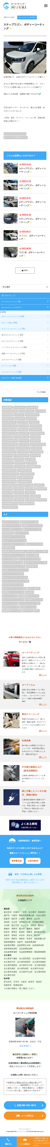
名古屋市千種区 (10, 958)
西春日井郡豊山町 (26, 915)
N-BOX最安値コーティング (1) (29, 596)
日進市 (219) (20, 463)
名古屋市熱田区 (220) (10, 444)
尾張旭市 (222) (8, 418)
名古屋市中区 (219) (38, 433)
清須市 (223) (37, 448)
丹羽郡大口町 (25, 922)
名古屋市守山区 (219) (27, 411)
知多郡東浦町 (30, 942)
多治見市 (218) (32, 407)
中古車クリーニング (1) (29, 607)
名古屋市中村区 (39, 958)
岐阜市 (31, 982)
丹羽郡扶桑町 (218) (10, 477)
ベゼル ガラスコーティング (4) (13, 562)
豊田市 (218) (8, 488)
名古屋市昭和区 (24, 962)
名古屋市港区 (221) (10, 451)
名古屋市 (32, 912)
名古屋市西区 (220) (10, 429)
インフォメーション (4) (11, 301)
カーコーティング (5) (10, 596)
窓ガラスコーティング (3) (30, 522)
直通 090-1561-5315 (26, 1105)
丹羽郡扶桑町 (38, 922)
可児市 (16, 982)
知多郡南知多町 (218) (10, 485)
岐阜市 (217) (34, 422)
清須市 (7, 922)
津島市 (14, 929)
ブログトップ (9, 295)
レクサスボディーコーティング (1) (14, 555)
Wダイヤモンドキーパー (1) (12, 525)
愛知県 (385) (8, 407)
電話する (8, 1144)
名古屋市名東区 (10, 972)
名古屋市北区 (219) (10, 422)
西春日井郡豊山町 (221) (11, 474)
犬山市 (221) (24, 440)
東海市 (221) (8, 459)
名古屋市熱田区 (10, 965)
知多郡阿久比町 (24, 945)
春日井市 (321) (20, 407)
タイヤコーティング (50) (11, 360)
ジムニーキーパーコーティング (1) (14, 566)
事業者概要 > (25, 1046)
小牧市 (14, 915)
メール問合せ (25, 1144)
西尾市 (14, 939)
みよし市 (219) (8, 496)
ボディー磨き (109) (9, 323)
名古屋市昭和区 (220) (22, 437)
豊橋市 (7, 929)
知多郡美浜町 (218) (26, 485)
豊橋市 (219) (36, 496)
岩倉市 (7, 919)
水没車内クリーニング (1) (34, 599)
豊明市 (14, 932)
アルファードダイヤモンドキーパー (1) (15, 577)
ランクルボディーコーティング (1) (14, 536)
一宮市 (24, 912)
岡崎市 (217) (40, 485)
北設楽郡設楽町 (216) (10, 503)
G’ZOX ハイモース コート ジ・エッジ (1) (16, 570)
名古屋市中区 (9, 962)
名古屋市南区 (40, 965)
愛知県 (7, 909)
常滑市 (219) (19, 459)
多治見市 (8, 982)
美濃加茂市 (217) (36, 429)
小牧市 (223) (24, 426)
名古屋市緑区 (23, 968)
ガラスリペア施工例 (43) (11, 378)
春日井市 (8, 912)
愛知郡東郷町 (40, 952)
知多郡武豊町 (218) (10, 481)
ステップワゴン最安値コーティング (16, 137)
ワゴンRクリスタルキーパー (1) (13, 584)
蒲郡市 (37, 929)
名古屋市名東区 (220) (10, 411)
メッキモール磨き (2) (10, 559)
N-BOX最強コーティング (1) (12, 610)
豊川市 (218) (8, 500)
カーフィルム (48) (9, 366)
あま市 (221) (24, 433)
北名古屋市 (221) (9, 448)
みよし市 (25, 925)
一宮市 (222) (41, 411)
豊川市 (22, 929)
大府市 (7, 939)
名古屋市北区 (9, 975)
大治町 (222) (8, 437)
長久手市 (15, 925)
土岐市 (24, 982)
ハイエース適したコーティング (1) (14, 544)
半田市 (33, 925)
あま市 (37, 919)
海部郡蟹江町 (40, 939)
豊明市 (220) (31, 459)
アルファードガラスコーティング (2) (15, 540)
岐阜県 (7, 978)
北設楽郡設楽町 (26, 948)
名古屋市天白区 (37, 968)
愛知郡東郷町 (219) (34, 466)
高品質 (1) (30, 592)
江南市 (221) (23, 451)
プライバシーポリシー (25, 1129)
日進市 (16, 912)
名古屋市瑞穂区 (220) (10, 440)
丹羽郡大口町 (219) (27, 474)
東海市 (29, 929)
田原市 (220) (31, 500)
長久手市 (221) (8, 463)
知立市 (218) (8, 492)
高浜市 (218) (42, 488)
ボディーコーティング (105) (13, 316)
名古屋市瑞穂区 (39, 962)
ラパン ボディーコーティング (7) (30, 559)
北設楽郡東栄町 (10, 952)
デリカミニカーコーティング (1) (13, 573)
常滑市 (29, 939)
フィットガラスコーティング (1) (13, 599)
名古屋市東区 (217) (32, 414)
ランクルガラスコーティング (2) (30, 603)
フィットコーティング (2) (33, 529)
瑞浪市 (39, 982)
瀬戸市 (7, 915)
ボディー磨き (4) (34, 588)
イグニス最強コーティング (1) (13, 529)
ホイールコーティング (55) (12, 341)
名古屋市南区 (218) (24, 448)
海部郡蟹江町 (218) (10, 470)
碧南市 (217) (31, 492)
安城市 (14, 935)
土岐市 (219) (20, 418)
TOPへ (26, 270)
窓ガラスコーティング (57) (12, 335)
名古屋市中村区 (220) (10, 433)
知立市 (37, 935)
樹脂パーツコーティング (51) (13, 354)
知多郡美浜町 (38, 945)
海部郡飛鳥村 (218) (25, 470)
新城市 (22, 932)
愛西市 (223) (23, 429)
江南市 (22, 919)
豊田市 (41, 925)
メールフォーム (12, 1085)
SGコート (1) (28, 610)
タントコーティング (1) (35, 544)
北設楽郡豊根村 (26, 952)
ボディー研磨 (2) (33, 555)
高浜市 (29, 935)
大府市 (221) (24, 444)
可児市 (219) (19, 414)
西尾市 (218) (19, 492)
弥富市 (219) (8, 466)
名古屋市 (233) (20, 466)
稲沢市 (14, 919)
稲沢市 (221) (36, 437)
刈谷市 (22, 935)
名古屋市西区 (25, 958)
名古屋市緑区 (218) (36, 451)
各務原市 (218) (36, 426)
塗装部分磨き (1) (9, 547)
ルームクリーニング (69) (11, 372)
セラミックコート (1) (10, 603)
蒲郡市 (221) (19, 500)
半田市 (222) (32, 463)
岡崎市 (29, 932)
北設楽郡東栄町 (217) (27, 503)
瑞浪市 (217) (32, 418)
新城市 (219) (42, 500)
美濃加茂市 (18, 985)
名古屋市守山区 (26, 972)
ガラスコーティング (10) (11, 522)
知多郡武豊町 (9, 945)
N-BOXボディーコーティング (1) (13, 592)
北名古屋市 (41, 915)
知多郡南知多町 (10, 948)
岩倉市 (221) (36, 440)
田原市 (7, 932)
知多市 (20, 942)
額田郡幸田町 (40, 932)
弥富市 (7, 935)
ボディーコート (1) (22, 533)
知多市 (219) (8, 455)
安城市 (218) (19, 488)
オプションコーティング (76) (13, 329)
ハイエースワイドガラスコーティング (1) (16, 581)
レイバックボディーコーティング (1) (15, 588)
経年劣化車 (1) (32, 566)
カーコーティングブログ (27, 17)
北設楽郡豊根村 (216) (10, 507)
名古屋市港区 (9, 968)
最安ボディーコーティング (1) (33, 525)
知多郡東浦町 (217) (25, 481)
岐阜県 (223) (8, 414)
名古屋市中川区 (26, 965)
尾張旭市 (42, 912)
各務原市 (8, 985)
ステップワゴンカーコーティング (15, 133)
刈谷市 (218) (31, 488)
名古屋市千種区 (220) (10, 426)
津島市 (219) (36, 455)
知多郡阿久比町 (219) (26, 477)
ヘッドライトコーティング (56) (14, 347)
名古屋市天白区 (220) (22, 455)
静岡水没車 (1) (8, 533)
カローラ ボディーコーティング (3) (36, 562)
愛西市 (29, 919)
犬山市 (14, 922)
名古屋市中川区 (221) (38, 444)
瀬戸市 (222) (23, 422)
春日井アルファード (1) (11, 607)
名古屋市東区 (40, 972)
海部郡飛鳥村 (9, 942)
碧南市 (22, 939)
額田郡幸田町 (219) (22, 496)
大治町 (7, 925)
